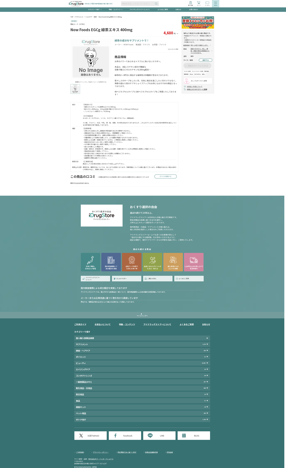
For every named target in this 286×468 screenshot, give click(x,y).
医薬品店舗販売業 (151, 452)
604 (205, 388)
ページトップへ (142, 316)
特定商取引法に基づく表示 (127, 452)
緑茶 (95, 17)
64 (205, 375)
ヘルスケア (88, 17)
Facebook (127, 435)
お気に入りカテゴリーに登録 (197, 89)
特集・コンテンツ (127, 324)
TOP (71, 17)
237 (205, 382)
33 (205, 369)
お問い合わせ (193, 9)
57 (205, 401)
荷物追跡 (170, 452)
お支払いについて (103, 324)
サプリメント (79, 17)
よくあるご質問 (163, 9)
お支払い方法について (194, 86)
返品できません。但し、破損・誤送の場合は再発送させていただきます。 (200, 51)
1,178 (204, 344)
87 (205, 357)
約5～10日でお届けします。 (200, 45)
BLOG (196, 435)
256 (205, 350)
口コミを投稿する (165, 176)
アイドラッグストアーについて (140, 9)
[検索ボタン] (157, 3)
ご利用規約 (80, 452)
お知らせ (178, 9)
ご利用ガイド (80, 324)
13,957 (204, 363)
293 (205, 413)
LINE (162, 435)
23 (205, 394)
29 (205, 407)
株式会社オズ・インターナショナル (100, 459)
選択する (205, 60)
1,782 (204, 419)
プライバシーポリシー (101, 452)
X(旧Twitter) (93, 435)
